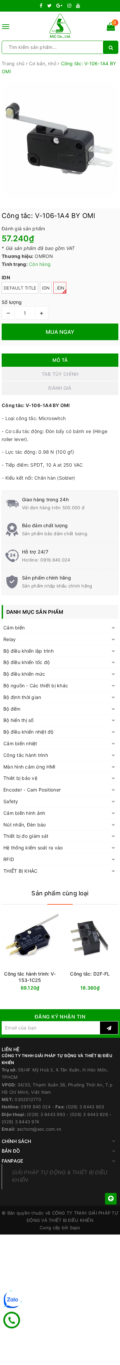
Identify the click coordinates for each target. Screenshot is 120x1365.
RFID (8, 859)
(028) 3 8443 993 (46, 1114)
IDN (46, 288)
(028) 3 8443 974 (20, 1121)
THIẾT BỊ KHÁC (20, 871)
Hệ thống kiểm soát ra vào (33, 847)
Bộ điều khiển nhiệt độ (28, 732)
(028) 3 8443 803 (85, 1106)
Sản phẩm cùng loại (59, 893)
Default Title (20, 288)
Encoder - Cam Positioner (32, 790)
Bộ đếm (12, 709)
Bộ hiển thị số (18, 720)
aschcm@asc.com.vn (39, 1129)
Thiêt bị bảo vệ (20, 778)
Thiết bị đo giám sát (25, 836)
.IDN (59, 288)
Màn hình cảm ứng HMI (29, 767)
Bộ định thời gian (22, 697)
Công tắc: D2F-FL (90, 974)
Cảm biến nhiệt (20, 743)
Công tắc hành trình (25, 755)
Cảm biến (14, 627)
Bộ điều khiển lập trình (28, 651)
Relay (9, 639)
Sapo (75, 1227)
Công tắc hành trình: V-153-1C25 (30, 977)
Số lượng (12, 302)
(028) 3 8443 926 (89, 1114)
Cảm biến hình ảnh (24, 813)
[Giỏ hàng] (111, 28)
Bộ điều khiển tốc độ (26, 662)
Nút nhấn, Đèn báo (24, 824)
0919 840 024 (35, 1106)
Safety (10, 801)
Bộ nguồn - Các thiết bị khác (35, 685)
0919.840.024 (55, 560)
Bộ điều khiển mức (24, 674)
